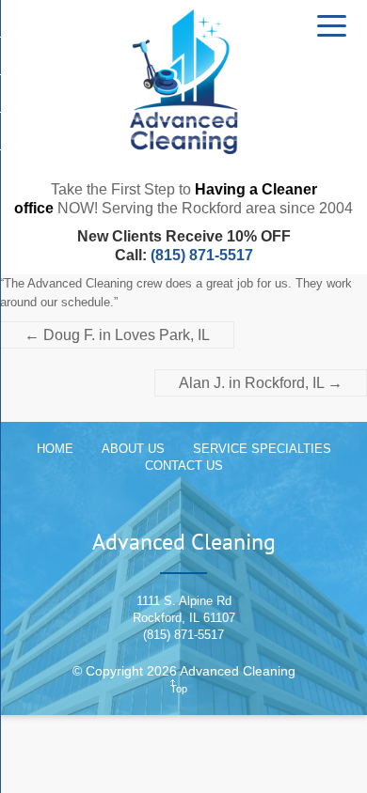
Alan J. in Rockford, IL (261, 383)
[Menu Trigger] (332, 25)
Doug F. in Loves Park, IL (117, 335)
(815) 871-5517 (202, 255)
